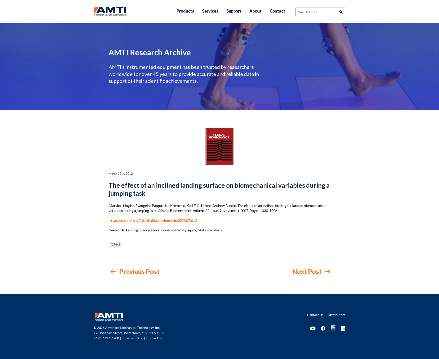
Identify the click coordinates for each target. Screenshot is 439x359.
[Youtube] (313, 328)
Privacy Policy (133, 338)
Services (210, 11)
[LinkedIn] (343, 328)
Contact (277, 11)
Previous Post (139, 271)
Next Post (307, 271)
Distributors (336, 315)
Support (233, 11)
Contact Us (315, 315)
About (255, 11)
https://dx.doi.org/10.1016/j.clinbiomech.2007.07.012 (153, 220)
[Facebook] (323, 328)
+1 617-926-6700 (106, 338)
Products (185, 11)
